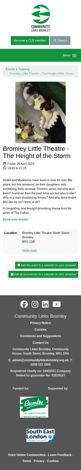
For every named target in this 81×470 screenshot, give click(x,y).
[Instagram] (35, 304)
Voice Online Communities (27, 455)
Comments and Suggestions (40, 336)
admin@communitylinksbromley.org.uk (40, 360)
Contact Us (41, 342)
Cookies (41, 329)
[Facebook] (24, 304)
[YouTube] (56, 304)
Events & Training (17, 69)
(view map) (29, 250)
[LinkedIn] (45, 304)
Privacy (39, 461)
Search (62, 40)
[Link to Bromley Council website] (40, 406)
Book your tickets (15, 219)
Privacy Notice (40, 323)
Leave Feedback (60, 455)
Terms (26, 461)
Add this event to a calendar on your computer (48, 265)
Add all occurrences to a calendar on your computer (45, 274)
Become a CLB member (30, 40)
